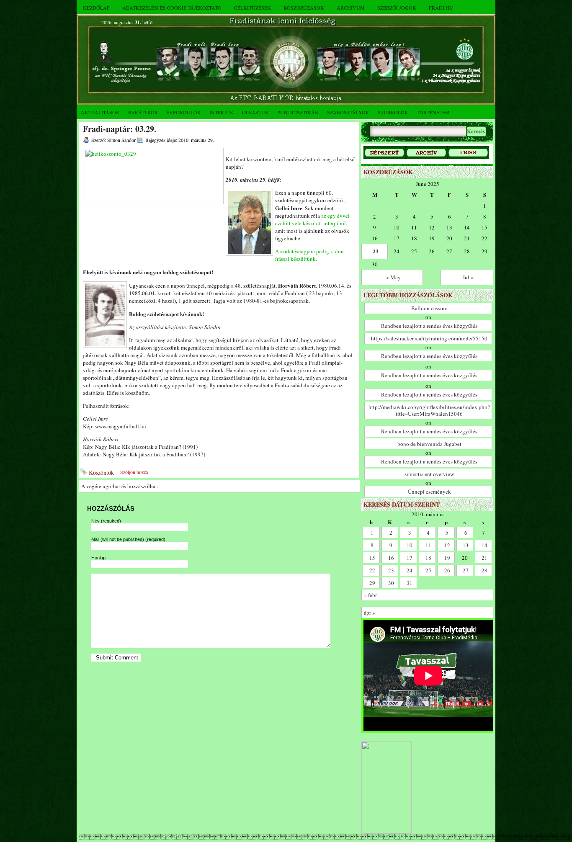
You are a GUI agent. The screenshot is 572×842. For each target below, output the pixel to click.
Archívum (351, 7)
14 (484, 545)
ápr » (369, 612)
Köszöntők (101, 472)
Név (106, 520)
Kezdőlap (96, 7)
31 (409, 583)
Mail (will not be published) (128, 539)
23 (376, 251)
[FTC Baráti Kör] (386, 832)
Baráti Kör (143, 112)
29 (372, 583)
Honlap (98, 557)
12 (447, 545)
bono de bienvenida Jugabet (429, 444)
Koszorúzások (303, 7)
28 (484, 570)
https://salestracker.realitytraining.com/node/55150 (429, 338)
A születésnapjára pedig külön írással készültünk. (309, 255)
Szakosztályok (348, 112)
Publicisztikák (298, 112)
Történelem (433, 112)
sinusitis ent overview (429, 474)
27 (466, 570)
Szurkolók (393, 112)
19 (447, 557)
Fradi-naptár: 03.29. (119, 129)
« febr (370, 595)
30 (391, 583)
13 (466, 545)
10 (409, 545)
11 (428, 545)
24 (409, 570)
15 (372, 557)
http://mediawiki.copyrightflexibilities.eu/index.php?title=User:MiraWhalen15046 (429, 410)
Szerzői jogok (396, 7)
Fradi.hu (441, 7)
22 (372, 570)
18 (428, 557)
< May (393, 277)
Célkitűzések (252, 7)
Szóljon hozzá (134, 472)
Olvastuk (255, 112)
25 (428, 570)
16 (391, 557)
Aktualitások (100, 112)
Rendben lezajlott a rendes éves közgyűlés (429, 326)
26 (447, 570)
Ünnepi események (429, 491)
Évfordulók (183, 112)
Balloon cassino (429, 308)
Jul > (468, 277)
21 (484, 557)
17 (409, 557)
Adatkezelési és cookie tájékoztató (172, 7)
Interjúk (221, 112)
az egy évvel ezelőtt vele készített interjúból (312, 219)
